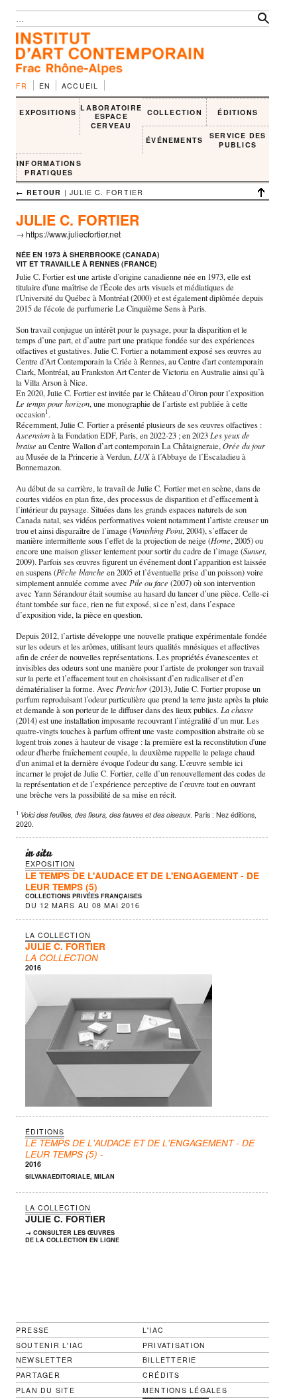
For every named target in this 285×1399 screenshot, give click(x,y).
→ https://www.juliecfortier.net (68, 234)
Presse (32, 1330)
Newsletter (44, 1360)
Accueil (80, 86)
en (45, 86)
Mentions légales (184, 1390)
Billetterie (169, 1360)
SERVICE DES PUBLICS (237, 139)
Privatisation (173, 1345)
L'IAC (153, 1330)
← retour (39, 192)
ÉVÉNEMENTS (174, 140)
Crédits (161, 1375)
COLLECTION (174, 112)
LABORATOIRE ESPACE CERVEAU (111, 116)
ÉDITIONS (237, 112)
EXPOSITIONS (47, 112)
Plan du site (45, 1390)
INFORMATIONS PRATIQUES (49, 167)
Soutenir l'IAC (50, 1345)
